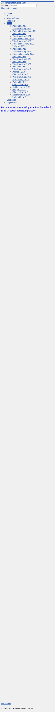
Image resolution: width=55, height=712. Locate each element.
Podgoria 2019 (19, 72)
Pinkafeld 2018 (19, 82)
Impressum (11, 102)
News (9, 15)
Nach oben (6, 703)
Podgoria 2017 (19, 89)
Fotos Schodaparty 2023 (23, 43)
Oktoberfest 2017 (20, 84)
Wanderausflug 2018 (21, 77)
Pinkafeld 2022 (19, 56)
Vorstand (11, 21)
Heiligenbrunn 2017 (21, 87)
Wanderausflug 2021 (21, 59)
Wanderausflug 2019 (21, 69)
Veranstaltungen (14, 18)
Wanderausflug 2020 (21, 64)
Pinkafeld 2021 (19, 61)
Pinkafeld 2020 (19, 66)
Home (9, 13)
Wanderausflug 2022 (21, 51)
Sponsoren (11, 100)
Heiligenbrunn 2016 (21, 94)
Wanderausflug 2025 (21, 28)
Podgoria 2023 (19, 46)
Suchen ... (5, 5)
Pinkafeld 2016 (19, 97)
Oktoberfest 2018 (20, 74)
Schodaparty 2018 (20, 79)
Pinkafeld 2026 (19, 26)
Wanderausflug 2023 (21, 41)
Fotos (9, 23)
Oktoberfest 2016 (20, 92)
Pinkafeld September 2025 (24, 31)
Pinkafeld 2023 (19, 49)
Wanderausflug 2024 (21, 36)
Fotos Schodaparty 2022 (23, 54)
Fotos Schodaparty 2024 (23, 38)
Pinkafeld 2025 (19, 33)
